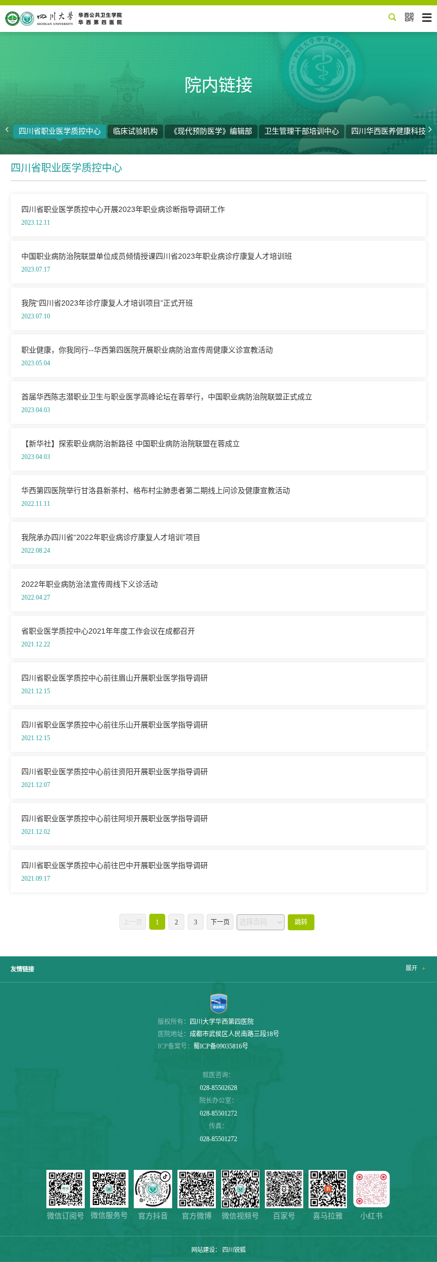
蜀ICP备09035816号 (220, 1046)
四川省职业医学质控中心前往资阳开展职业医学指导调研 (114, 771)
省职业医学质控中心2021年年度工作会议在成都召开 (108, 631)
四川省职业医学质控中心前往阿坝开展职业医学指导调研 (114, 818)
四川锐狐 (234, 1250)
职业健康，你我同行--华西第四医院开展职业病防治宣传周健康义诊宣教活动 (147, 350)
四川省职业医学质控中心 (60, 131)
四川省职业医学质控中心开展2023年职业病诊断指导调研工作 (123, 209)
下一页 (220, 922)
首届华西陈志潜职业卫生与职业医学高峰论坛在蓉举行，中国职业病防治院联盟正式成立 (166, 396)
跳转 (301, 922)
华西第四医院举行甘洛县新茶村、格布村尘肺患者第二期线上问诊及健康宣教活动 (155, 490)
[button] (7, 130)
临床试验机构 (135, 131)
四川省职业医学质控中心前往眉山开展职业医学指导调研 (114, 678)
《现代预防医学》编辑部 (211, 131)
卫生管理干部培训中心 (301, 131)
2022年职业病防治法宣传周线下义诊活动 (89, 584)
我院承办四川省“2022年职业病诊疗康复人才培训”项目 (110, 537)
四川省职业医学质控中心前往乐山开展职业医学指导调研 (114, 724)
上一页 (132, 922)
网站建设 (203, 1250)
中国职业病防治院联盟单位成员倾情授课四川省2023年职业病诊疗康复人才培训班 (156, 256)
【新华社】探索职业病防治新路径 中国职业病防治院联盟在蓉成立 (130, 443)
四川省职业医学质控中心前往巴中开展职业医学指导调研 (114, 865)
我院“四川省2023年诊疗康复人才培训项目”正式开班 (107, 303)
